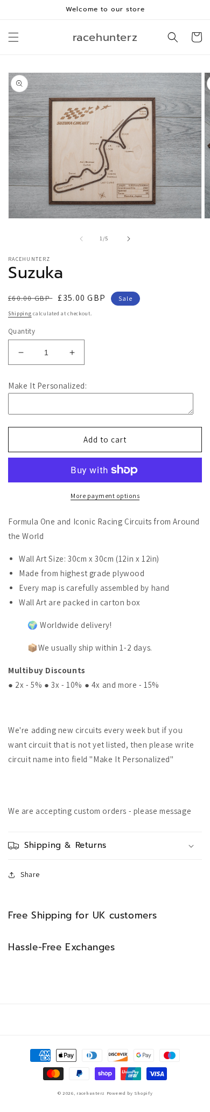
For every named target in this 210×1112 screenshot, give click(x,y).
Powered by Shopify (130, 1093)
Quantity (21, 331)
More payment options (105, 496)
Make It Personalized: (47, 386)
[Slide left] (81, 239)
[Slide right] (129, 239)
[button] (13, 37)
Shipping (20, 313)
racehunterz (90, 1093)
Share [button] (30, 874)
